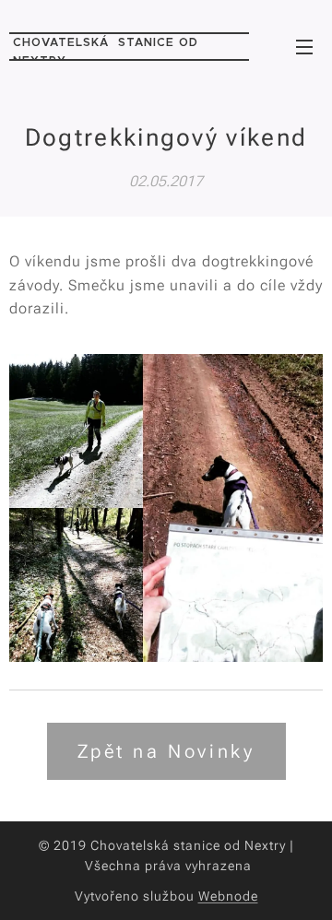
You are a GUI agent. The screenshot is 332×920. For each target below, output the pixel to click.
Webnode (228, 896)
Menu (304, 46)
